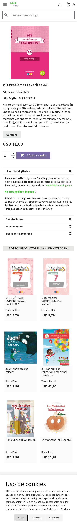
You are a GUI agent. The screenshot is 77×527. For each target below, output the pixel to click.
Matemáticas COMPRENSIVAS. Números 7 (51, 301)
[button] (38, 171)
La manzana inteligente (56, 440)
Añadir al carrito (33, 155)
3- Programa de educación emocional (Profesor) (54, 372)
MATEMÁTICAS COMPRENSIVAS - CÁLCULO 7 (16, 301)
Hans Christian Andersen (21, 440)
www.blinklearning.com (59, 185)
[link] (20, 289)
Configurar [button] (54, 517)
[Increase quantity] (13, 154)
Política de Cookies (58, 509)
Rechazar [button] (36, 517)
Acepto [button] (21, 517)
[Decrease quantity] (13, 157)
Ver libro (11, 134)
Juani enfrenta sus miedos (17, 370)
